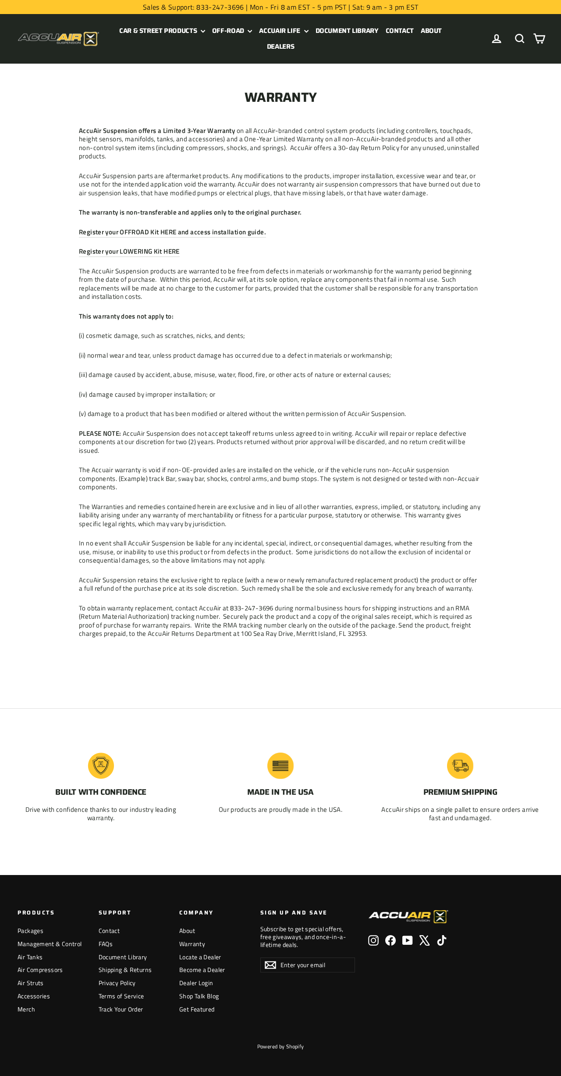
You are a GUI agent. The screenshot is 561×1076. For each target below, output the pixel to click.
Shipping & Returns (125, 969)
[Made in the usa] (280, 766)
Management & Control (50, 943)
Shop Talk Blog (199, 996)
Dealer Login (196, 982)
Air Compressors (40, 969)
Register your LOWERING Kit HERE (129, 251)
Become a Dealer (202, 969)
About (431, 30)
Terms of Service (121, 996)
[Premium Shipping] (460, 766)
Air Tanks (30, 956)
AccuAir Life (280, 30)
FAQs (106, 943)
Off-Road (229, 30)
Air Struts (31, 982)
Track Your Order (121, 1009)
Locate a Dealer (200, 956)
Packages (30, 930)
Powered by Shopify (280, 1046)
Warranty (192, 943)
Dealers (280, 46)
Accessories (34, 996)
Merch (26, 1009)
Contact (400, 30)
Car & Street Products (159, 30)
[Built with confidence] (101, 766)
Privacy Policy (117, 982)
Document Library (347, 30)
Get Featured (197, 1009)
